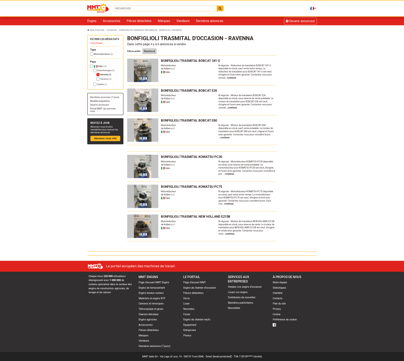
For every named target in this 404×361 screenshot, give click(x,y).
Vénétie (102, 84)
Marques (164, 21)
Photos (187, 335)
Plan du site (279, 303)
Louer (186, 303)
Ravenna (105, 74)
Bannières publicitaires (240, 302)
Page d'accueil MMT (194, 282)
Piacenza (105, 79)
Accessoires (111, 21)
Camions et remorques (151, 303)
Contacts (277, 298)
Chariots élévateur (149, 314)
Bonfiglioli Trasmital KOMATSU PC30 (191, 157)
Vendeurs (183, 21)
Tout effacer (96, 43)
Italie (102, 66)
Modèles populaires (100, 100)
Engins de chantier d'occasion (199, 287)
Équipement (189, 324)
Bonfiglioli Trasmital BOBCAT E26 (189, 90)
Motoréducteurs (103, 54)
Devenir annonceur (301, 21)
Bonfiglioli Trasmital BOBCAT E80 (189, 120)
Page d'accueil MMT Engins (154, 282)
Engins (91, 21)
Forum (186, 314)
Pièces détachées (139, 21)
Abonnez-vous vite (105, 138)
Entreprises (189, 330)
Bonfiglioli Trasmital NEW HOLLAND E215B (195, 216)
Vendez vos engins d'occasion (245, 286)
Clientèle (277, 292)
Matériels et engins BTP (152, 298)
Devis (186, 298)
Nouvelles (188, 308)
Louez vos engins (238, 292)
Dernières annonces (209, 21)
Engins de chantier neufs (196, 319)
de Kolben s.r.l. (168, 68)
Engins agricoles (148, 319)
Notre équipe (280, 282)
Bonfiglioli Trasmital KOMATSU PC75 (191, 187)
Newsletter (234, 307)
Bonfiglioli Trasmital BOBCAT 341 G (190, 61)
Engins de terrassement (152, 287)
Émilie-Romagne (105, 70)
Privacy (277, 308)
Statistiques (279, 287)
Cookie (276, 314)
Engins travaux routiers (151, 292)
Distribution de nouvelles (241, 297)
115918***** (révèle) (250, 356)
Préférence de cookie (285, 319)
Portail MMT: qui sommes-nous (103, 110)
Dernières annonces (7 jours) (104, 97)
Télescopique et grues (151, 308)
